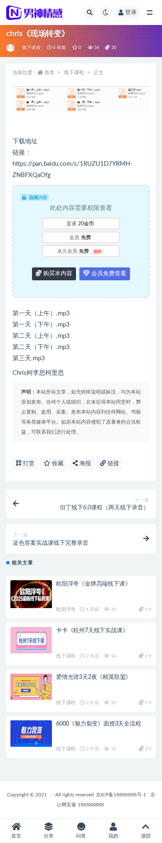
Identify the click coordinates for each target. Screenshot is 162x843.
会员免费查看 (108, 274)
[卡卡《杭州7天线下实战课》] (31, 640)
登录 (131, 12)
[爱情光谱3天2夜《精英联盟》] (31, 686)
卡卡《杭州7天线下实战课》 (92, 630)
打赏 (27, 463)
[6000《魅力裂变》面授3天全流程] (31, 733)
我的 (113, 835)
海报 (84, 463)
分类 (49, 835)
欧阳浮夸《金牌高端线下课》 (93, 584)
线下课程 (31, 47)
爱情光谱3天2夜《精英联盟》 (93, 677)
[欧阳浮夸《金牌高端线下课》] (31, 594)
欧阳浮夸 (66, 609)
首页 (49, 72)
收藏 (57, 463)
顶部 (146, 835)
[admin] (11, 48)
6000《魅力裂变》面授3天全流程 (98, 724)
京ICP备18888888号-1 (121, 794)
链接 (112, 463)
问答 (81, 835)
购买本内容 (57, 274)
